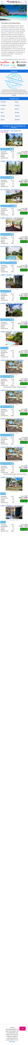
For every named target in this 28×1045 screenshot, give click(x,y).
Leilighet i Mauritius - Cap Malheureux (12, 161)
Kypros (3, 119)
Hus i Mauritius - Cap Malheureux (10, 131)
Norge (16, 102)
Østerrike (17, 119)
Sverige (17, 112)
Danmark (3, 102)
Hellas (2, 109)
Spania (17, 109)
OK (22, 1028)
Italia (2, 112)
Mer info (23, 156)
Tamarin (7, 31)
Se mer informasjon (14, 1040)
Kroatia (3, 116)
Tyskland (17, 116)
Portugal (17, 105)
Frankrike (3, 105)
